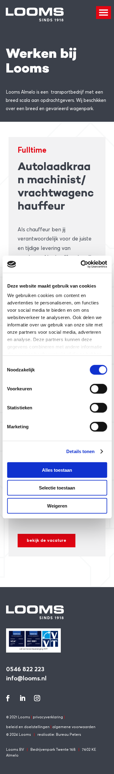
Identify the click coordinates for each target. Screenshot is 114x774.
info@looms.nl (26, 678)
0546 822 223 (25, 669)
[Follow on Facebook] (8, 698)
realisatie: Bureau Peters (59, 734)
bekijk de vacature (46, 540)
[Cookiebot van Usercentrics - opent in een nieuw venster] (81, 264)
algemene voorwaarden (73, 726)
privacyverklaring (48, 717)
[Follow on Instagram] (37, 698)
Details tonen (80, 451)
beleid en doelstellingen (28, 726)
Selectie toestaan (57, 487)
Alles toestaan (57, 469)
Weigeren (57, 505)
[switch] (98, 388)
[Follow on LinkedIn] (22, 698)
